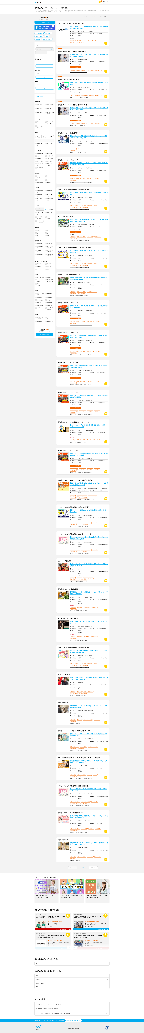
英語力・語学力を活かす (40, 318)
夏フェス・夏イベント (50, 122)
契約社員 (39, 180)
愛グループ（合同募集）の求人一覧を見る (78, 610)
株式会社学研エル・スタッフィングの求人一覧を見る (81, 778)
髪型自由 (49, 264)
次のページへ (93, 867)
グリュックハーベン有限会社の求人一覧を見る (79, 240)
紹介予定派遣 (40, 182)
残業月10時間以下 (50, 199)
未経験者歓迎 (40, 153)
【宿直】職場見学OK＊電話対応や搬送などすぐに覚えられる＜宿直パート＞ (88, 622)
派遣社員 (38, 39)
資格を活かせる (50, 322)
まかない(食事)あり (40, 294)
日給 (44, 137)
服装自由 (39, 266)
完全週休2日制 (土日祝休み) (40, 221)
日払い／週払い (39, 36)
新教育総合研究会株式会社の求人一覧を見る (79, 295)
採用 (74, 1026)
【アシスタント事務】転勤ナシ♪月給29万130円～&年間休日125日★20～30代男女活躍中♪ (88, 336)
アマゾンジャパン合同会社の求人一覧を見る (79, 44)
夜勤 (47, 36)
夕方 (48, 233)
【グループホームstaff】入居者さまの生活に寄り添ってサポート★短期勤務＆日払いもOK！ (89, 538)
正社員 (48, 176)
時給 (38, 137)
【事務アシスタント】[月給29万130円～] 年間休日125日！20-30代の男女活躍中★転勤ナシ (88, 366)
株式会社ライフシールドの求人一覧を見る (78, 832)
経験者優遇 (39, 321)
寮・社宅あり (40, 300)
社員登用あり (50, 305)
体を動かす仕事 (40, 195)
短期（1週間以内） (50, 105)
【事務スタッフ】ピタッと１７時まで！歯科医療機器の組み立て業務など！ (89, 83)
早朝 (38, 230)
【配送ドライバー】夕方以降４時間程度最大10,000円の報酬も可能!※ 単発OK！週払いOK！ (89, 27)
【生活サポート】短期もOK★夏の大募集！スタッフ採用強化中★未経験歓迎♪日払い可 (88, 734)
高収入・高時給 (40, 144)
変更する (45, 66)
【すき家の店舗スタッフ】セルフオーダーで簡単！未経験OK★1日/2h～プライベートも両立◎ (89, 843)
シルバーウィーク (40, 126)
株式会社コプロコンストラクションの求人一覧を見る (81, 182)
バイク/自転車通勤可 (40, 280)
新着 (97, 16)
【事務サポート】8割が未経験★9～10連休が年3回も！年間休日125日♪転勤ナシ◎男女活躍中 (89, 454)
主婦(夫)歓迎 (50, 158)
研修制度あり (50, 293)
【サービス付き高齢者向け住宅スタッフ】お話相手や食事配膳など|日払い (89, 193)
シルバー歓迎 (40, 161)
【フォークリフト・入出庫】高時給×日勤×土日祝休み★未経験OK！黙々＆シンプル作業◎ (88, 426)
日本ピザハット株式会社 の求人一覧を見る (78, 581)
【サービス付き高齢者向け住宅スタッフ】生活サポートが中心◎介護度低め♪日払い (89, 251)
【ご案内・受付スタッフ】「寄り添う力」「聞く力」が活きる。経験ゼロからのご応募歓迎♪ (89, 55)
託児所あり (39, 308)
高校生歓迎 (49, 153)
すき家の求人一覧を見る (75, 723)
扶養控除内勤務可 (40, 191)
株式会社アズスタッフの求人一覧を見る (78, 152)
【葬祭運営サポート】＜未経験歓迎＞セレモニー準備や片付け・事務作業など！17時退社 (89, 593)
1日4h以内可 (50, 190)
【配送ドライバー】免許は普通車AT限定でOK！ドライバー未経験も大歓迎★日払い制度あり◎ (88, 137)
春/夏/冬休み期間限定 (50, 113)
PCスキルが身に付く (40, 284)
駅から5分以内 (39, 33)
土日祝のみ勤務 (40, 213)
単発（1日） (48, 33)
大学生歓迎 (39, 156)
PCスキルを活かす (50, 318)
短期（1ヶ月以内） (47, 39)
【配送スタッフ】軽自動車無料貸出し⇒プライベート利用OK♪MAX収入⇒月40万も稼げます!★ (89, 220)
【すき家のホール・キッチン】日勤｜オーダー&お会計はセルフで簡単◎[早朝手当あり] (88, 706)
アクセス (62, 1026)
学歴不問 (39, 158)
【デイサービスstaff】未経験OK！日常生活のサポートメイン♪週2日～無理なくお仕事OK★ (88, 651)
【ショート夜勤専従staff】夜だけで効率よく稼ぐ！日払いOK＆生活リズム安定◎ (88, 790)
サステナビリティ (69, 1026)
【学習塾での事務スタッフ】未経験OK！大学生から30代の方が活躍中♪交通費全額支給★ (88, 278)
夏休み (38, 122)
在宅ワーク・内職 (50, 195)
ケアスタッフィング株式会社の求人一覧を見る (79, 209)
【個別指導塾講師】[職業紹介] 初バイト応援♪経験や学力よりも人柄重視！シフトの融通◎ (88, 761)
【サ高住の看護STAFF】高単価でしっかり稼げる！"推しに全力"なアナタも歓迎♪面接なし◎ (89, 816)
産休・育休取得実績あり (50, 308)
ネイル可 (39, 269)
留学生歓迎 (49, 161)
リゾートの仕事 (40, 199)
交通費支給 (39, 297)
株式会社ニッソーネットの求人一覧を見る (78, 750)
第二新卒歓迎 (40, 167)
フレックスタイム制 (50, 217)
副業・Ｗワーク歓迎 (50, 164)
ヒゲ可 (48, 269)
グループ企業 (79, 1026)
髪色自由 (39, 264)
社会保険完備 (40, 305)
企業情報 (58, 1026)
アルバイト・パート (40, 176)
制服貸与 (39, 302)
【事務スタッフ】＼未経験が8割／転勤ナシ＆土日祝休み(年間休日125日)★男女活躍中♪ (89, 306)
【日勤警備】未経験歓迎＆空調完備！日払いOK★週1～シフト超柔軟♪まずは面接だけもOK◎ (89, 484)
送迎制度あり (50, 297)
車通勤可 (49, 277)
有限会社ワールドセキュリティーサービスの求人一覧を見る (82, 499)
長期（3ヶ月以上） (40, 113)
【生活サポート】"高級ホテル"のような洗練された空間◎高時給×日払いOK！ (88, 511)
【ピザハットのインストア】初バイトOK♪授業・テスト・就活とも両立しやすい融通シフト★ (89, 565)
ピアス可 (49, 266)
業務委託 (49, 182)
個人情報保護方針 (86, 1026)
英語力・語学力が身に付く (50, 280)
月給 (51, 137)
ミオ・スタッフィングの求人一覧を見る (78, 442)
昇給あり (49, 300)
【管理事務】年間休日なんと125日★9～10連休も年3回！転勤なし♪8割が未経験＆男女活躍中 (89, 164)
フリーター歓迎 (40, 164)
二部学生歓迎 (50, 156)
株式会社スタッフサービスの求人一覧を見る (79, 97)
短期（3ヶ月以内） (50, 109)
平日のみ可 (49, 212)
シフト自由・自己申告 (40, 217)
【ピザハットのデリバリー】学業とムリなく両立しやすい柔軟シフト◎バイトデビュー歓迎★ (89, 678)
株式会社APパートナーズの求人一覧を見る (78, 72)
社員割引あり (50, 302)
